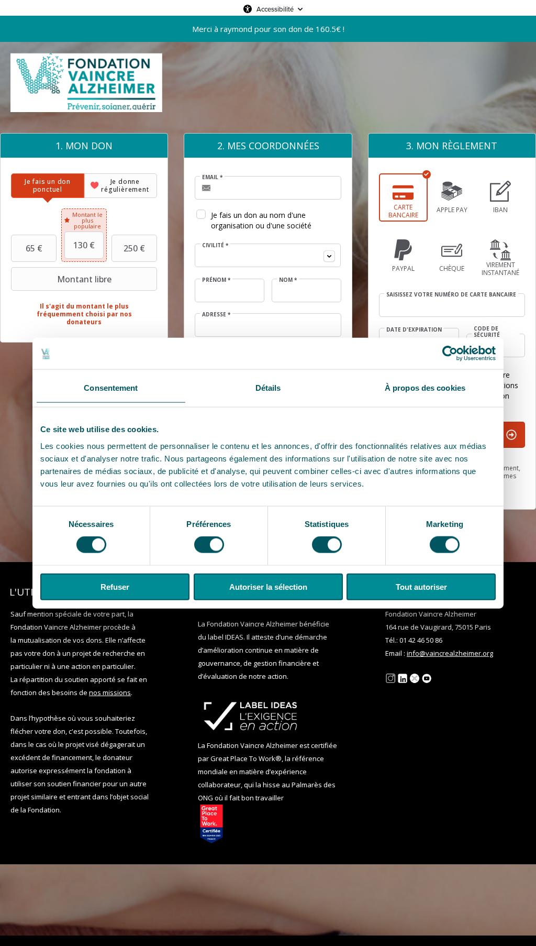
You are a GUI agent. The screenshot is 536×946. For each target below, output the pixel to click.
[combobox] (268, 255)
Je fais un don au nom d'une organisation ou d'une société (261, 220)
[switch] (209, 544)
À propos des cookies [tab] (425, 387)
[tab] (47, 185)
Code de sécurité (487, 331)
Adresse (216, 314)
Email (212, 177)
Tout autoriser (421, 586)
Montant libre (84, 279)
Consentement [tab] (111, 387)
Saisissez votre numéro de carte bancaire (451, 294)
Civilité (215, 245)
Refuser (114, 586)
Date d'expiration (414, 329)
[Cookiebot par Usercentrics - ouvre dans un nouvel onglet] (450, 353)
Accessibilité (275, 9)
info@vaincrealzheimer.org (450, 653)
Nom (288, 280)
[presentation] (48, 185)
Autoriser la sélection (268, 586)
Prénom (216, 280)
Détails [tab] (268, 387)
